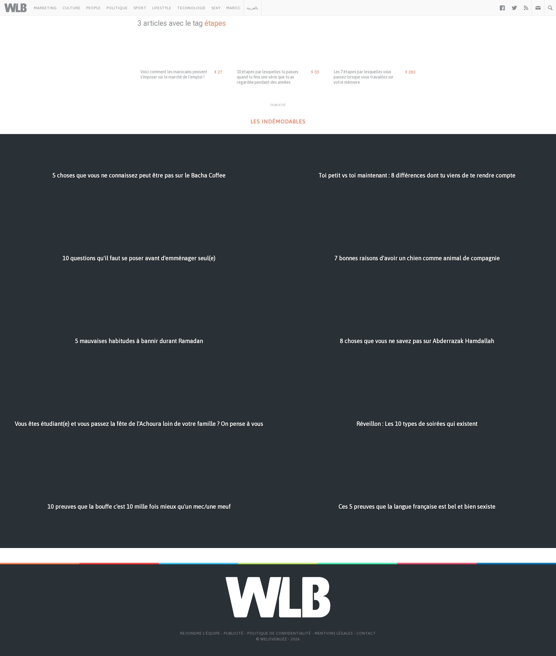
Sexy (216, 8)
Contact (366, 633)
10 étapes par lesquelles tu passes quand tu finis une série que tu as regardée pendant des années (267, 77)
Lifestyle (161, 8)
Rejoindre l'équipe (200, 633)
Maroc (233, 8)
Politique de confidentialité (279, 633)
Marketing (45, 8)
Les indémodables (278, 121)
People (93, 8)
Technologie (191, 8)
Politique (117, 8)
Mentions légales (334, 633)
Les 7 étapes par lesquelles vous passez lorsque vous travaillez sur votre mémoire (364, 77)
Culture (72, 8)
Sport (140, 8)
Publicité (234, 633)
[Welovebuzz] (15, 7)
